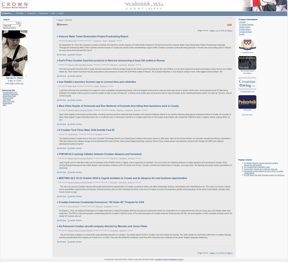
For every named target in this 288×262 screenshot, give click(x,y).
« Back (212, 30)
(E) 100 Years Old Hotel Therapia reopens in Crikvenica (264, 175)
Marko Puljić (72, 41)
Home (60, 20)
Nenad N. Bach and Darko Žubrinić (80, 65)
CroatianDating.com (10, 92)
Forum (60, 13)
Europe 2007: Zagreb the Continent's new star (260, 169)
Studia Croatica (244, 27)
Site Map (19, 13)
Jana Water (7, 99)
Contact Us (31, 13)
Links (53, 13)
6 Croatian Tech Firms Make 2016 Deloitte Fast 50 (86, 130)
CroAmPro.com (247, 52)
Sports (96, 86)
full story (62, 55)
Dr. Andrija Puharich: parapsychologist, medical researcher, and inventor (261, 164)
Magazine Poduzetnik (10, 94)
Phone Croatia (8, 98)
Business (112, 41)
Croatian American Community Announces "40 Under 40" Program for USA (101, 202)
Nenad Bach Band (9, 96)
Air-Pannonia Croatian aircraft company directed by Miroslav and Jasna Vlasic (103, 226)
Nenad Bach (7, 103)
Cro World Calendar (246, 24)
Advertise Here (247, 115)
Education (113, 65)
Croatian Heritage (245, 32)
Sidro (4, 105)
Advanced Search (9, 28)
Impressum (43, 13)
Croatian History (245, 29)
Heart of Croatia (8, 101)
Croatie (241, 34)
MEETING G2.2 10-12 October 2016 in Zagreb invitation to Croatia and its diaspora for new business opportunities (123, 178)
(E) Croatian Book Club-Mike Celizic (257, 167)
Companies (123, 65)
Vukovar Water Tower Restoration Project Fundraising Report (93, 36)
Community (97, 41)
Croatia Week (72, 134)
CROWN (242, 22)
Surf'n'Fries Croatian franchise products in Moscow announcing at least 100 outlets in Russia (112, 60)
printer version (76, 55)
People (112, 110)
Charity (105, 41)
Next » (230, 30)
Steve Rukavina (73, 206)
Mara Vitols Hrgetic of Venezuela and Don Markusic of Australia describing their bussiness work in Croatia (119, 106)
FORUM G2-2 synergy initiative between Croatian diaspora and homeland (100, 154)
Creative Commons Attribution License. (170, 259)
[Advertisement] (247, 139)
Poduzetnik (247, 110)
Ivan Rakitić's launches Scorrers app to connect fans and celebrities (97, 82)
